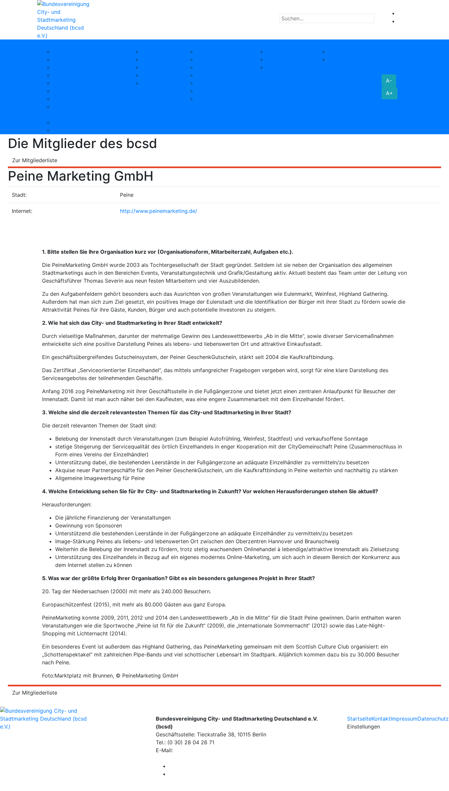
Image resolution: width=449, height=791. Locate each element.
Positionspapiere (162, 51)
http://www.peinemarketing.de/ (158, 211)
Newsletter (209, 83)
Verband (50, 43)
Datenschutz (433, 718)
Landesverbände (73, 75)
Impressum (403, 718)
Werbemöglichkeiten (221, 98)
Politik (149, 67)
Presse (323, 43)
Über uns (64, 51)
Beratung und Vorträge (224, 91)
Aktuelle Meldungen (290, 59)
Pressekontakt (346, 59)
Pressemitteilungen (351, 51)
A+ (389, 93)
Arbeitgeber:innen (75, 130)
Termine (276, 51)
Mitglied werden (73, 91)
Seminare (207, 59)
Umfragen (154, 59)
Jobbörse (51, 114)
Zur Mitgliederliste (34, 160)
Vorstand (64, 59)
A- (389, 80)
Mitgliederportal (121, 114)
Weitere (151, 83)
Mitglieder (65, 83)
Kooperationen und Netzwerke (91, 106)
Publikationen (158, 75)
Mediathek (279, 67)
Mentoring (209, 75)
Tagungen (208, 67)
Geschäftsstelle (72, 67)
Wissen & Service (204, 43)
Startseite (359, 718)
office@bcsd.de (194, 750)
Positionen (141, 43)
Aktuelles (264, 43)
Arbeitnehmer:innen (77, 122)
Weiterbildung (213, 51)
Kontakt (380, 718)
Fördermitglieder (73, 98)
